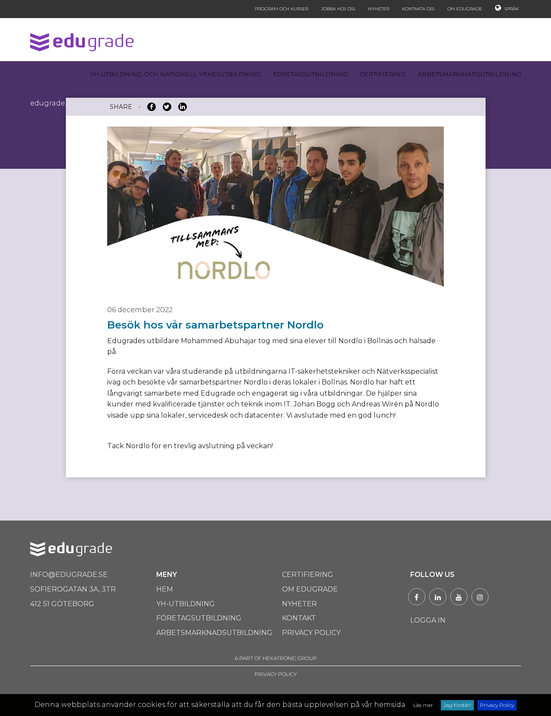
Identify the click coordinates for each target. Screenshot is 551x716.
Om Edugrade (464, 9)
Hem (164, 589)
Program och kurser (281, 9)
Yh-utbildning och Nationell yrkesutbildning (175, 74)
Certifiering (383, 74)
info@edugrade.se (69, 574)
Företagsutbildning (310, 74)
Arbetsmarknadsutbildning (469, 74)
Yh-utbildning (185, 604)
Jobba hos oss (338, 9)
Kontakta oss (418, 9)
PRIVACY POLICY (275, 674)
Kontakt (299, 618)
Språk (511, 9)
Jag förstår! (457, 705)
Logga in (428, 620)
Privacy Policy (497, 705)
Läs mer (423, 705)
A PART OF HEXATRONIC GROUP (276, 658)
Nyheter (378, 9)
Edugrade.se (52, 103)
